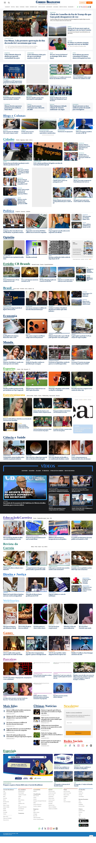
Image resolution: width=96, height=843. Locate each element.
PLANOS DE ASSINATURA (77, 249)
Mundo (27, 6)
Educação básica (21, 791)
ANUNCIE (82, 2)
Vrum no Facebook (67, 801)
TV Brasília (82, 789)
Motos (65, 800)
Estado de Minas (82, 810)
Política (13, 6)
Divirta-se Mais (30, 395)
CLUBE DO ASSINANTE (77, 252)
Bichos (45, 546)
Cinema (39, 395)
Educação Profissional (22, 806)
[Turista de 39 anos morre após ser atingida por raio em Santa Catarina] (57, 30)
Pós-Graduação (21, 808)
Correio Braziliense (8, 789)
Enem (48, 518)
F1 (29, 369)
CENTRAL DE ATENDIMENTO (78, 250)
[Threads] (90, 7)
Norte (26, 288)
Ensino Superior (21, 793)
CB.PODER (24, 470)
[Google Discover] (88, 7)
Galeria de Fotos (51, 805)
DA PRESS (82, 259)
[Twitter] (74, 746)
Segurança (22, 139)
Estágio (19, 796)
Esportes (4, 803)
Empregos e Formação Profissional (39, 800)
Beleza (32, 546)
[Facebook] (80, 7)
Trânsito (18, 139)
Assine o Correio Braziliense (38, 819)
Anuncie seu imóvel (52, 793)
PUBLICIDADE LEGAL (76, 259)
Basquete (26, 369)
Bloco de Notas (69, 470)
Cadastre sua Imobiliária (53, 808)
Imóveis (34, 797)
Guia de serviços (52, 800)
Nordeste (22, 288)
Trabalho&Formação (41, 518)
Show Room (51, 801)
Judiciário (28, 211)
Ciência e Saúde (41, 6)
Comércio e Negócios (37, 806)
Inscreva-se (78, 733)
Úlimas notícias (51, 798)
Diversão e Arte (33, 6)
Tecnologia (5, 812)
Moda (36, 546)
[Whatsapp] (77, 7)
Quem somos (5, 816)
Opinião (4, 808)
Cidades (4, 793)
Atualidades (81, 804)
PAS (51, 518)
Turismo (4, 813)
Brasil (17, 6)
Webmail (35, 791)
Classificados (36, 794)
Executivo (23, 211)
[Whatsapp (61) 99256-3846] (65, 746)
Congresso (17, 211)
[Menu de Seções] (5, 2)
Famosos (58, 395)
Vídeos (65, 798)
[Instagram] (78, 746)
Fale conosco (20, 810)
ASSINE (89, 2)
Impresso (35, 809)
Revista (80, 802)
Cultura (30, 139)
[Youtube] (86, 7)
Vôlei (22, 369)
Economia (22, 6)
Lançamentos (51, 796)
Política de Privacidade (7, 818)
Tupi (79, 815)
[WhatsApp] (39, 829)
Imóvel (50, 789)
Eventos (42, 264)
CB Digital (35, 814)
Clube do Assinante (36, 817)
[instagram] (84, 7)
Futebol (18, 369)
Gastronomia (52, 395)
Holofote (4, 810)
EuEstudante (49, 6)
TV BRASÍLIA (45, 470)
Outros (81, 809)
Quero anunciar (36, 795)
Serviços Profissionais (37, 804)
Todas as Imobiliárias (52, 806)
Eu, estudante (22, 789)
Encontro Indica (81, 806)
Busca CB (35, 815)
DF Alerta (80, 791)
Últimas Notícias (21, 800)
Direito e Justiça (63, 6)
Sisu (19, 805)
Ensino (34, 518)
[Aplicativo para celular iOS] (83, 822)
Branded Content (35, 264)
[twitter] (82, 7)
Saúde (27, 139)
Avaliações (66, 796)
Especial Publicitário (48, 264)
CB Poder (80, 794)
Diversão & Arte (6, 801)
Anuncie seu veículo (67, 793)
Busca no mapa (51, 794)
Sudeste (30, 288)
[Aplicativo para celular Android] (83, 826)
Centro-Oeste (16, 288)
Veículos (35, 799)
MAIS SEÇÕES (70, 6)
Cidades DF (7, 6)
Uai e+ (80, 814)
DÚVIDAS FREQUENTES (77, 254)
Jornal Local (81, 793)
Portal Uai (80, 812)
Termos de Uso (6, 820)
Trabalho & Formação (22, 794)
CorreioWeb (36, 789)
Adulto (34, 802)
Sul (33, 288)
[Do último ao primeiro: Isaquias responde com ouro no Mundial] (57, 44)
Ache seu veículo (67, 791)
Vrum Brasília (81, 796)
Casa (43, 546)
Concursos (55, 6)
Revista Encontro (83, 799)
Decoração (50, 803)
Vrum (65, 789)
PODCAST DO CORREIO (56, 470)
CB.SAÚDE (31, 470)
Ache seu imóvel (52, 791)
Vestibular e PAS (21, 803)
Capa (4, 791)
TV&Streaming (45, 395)
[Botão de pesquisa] (9, 2)
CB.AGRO (38, 470)
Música (35, 395)
